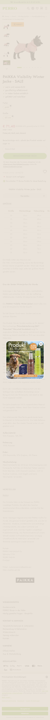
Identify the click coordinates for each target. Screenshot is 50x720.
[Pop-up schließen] (41, 344)
